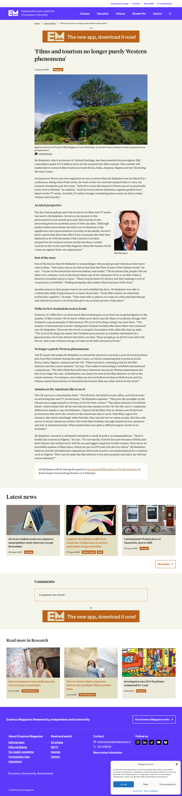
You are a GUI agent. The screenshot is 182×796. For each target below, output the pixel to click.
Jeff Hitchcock (45, 153)
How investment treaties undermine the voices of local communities (32, 683)
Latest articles (50, 23)
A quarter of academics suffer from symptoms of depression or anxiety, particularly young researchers (87, 542)
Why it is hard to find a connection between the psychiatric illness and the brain (88, 685)
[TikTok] (151, 742)
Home (37, 23)
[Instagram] (138, 742)
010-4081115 (104, 746)
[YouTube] (158, 742)
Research (58, 69)
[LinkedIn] (144, 742)
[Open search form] (170, 13)
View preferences (167, 784)
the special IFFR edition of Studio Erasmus (112, 469)
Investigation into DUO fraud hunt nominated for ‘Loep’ (144, 683)
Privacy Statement (150, 791)
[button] (176, 764)
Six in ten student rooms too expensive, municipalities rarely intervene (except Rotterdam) (31, 542)
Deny (145, 784)
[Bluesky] (165, 742)
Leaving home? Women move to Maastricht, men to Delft (142, 540)
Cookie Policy (137, 791)
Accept (123, 784)
